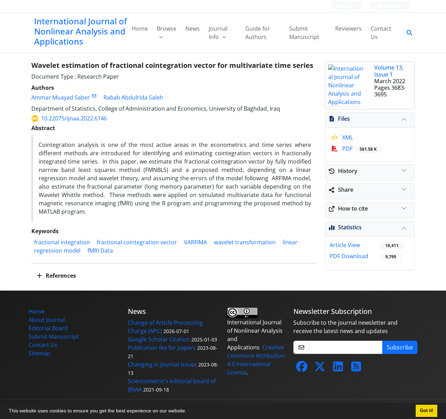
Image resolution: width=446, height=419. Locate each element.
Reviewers (348, 28)
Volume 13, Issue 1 (388, 71)
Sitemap (39, 353)
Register (393, 6)
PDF (359, 148)
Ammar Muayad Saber (60, 97)
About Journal (47, 320)
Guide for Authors (257, 33)
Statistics (350, 227)
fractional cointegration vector (137, 242)
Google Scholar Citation (159, 339)
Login (349, 6)
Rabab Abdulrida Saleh (133, 97)
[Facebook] (301, 368)
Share (345, 189)
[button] (189, 412)
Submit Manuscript (304, 33)
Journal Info (218, 33)
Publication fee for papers (162, 347)
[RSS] (356, 368)
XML (347, 137)
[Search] (406, 32)
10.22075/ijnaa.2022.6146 (74, 118)
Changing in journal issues (162, 364)
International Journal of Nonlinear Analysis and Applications (80, 31)
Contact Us (381, 33)
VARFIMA (195, 242)
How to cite (353, 208)
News (192, 28)
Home (140, 28)
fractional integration (62, 242)
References (60, 275)
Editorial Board (48, 328)
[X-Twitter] (320, 368)
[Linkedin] (338, 368)
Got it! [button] (426, 410)
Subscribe (400, 347)
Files (344, 118)
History (347, 171)
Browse (166, 28)
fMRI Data (100, 250)
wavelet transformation (245, 242)
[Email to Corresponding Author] (94, 96)
